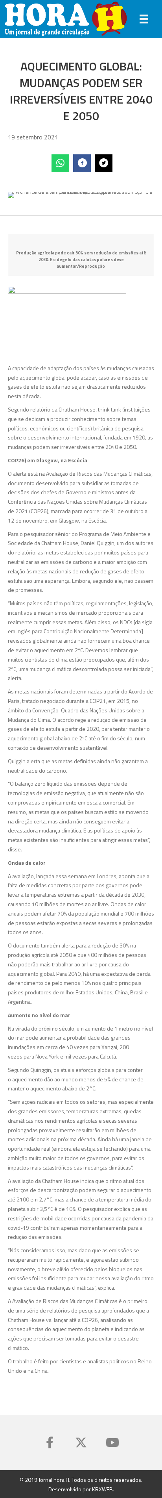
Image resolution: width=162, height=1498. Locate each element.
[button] (49, 1442)
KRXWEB (102, 1489)
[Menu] (144, 19)
